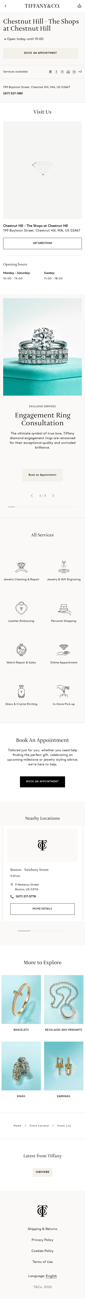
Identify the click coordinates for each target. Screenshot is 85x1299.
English (51, 1276)
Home (18, 1126)
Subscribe (42, 1172)
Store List (64, 1126)
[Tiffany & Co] (42, 6)
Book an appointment (42, 781)
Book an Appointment (42, 475)
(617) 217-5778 (26, 896)
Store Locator (39, 1126)
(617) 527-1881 (13, 93)
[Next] (53, 495)
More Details (42, 909)
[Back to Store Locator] (5, 6)
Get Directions (42, 243)
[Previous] (32, 495)
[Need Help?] (79, 6)
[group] (42, 390)
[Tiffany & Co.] (42, 1211)
